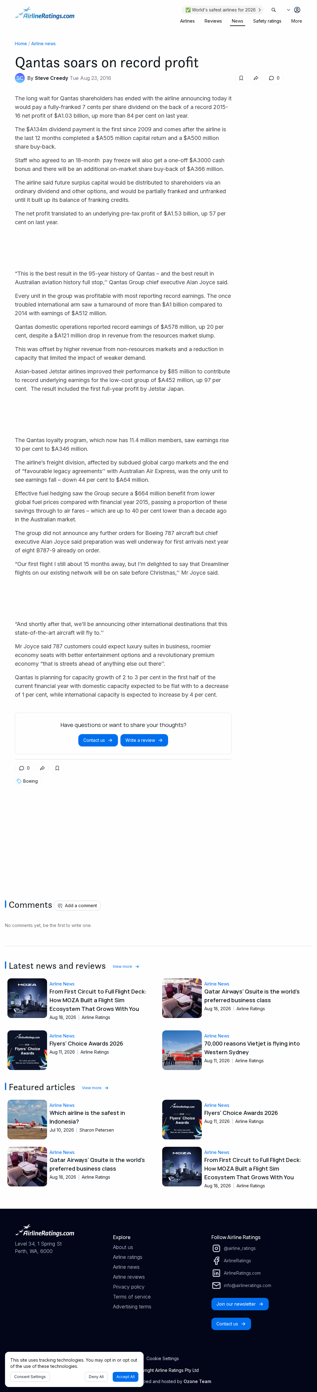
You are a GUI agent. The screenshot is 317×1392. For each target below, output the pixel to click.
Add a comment (81, 905)
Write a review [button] (140, 740)
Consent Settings (30, 1376)
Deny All (96, 1376)
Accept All (125, 1376)
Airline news (43, 43)
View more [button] (122, 966)
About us (123, 1247)
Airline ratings (127, 1257)
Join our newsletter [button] (236, 1304)
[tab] (187, 21)
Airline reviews (129, 1277)
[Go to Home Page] (44, 16)
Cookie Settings (162, 1358)
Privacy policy (129, 1287)
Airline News (62, 983)
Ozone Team (197, 1381)
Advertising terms (132, 1306)
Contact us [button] (94, 740)
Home (21, 43)
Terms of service (132, 1297)
